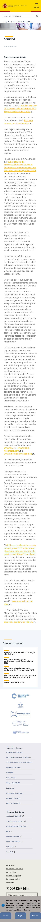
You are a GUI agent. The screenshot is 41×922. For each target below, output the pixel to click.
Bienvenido (16, 21)
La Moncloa (10, 847)
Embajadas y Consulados (14, 752)
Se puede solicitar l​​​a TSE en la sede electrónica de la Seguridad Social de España (20, 108)
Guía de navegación (13, 876)
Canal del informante (13, 798)
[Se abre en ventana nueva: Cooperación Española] (20, 696)
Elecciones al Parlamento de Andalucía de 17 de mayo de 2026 (19, 669)
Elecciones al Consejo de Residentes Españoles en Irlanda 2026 (18, 661)
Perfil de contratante (13, 803)
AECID (8, 831)
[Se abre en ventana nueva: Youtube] (17, 888)
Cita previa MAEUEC (13, 783)
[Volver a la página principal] (14, 5)
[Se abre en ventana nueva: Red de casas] (20, 723)
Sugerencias (10, 788)
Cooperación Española (14, 816)
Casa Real (9, 852)
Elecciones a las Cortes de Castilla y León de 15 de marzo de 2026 (20, 676)
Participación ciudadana (14, 793)
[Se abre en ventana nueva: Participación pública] (20, 714)
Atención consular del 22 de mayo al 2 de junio (19, 653)
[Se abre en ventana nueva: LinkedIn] (28, 888)
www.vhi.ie (9, 447)
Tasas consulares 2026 (14, 682)
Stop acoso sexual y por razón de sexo (19, 762)
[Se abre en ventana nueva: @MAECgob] (7, 888)
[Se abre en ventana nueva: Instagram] (20, 888)
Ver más (5, 916)
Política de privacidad (14, 869)
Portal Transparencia (13, 842)
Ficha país (9, 773)
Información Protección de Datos (17, 757)
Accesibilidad (11, 872)
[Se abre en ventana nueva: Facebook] (14, 888)
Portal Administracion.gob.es (16, 826)
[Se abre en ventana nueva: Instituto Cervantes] (20, 705)
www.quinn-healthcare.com (16, 449)
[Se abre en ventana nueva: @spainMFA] (11, 888)
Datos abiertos (11, 778)
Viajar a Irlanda (28, 21)
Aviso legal (10, 865)
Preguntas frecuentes (13, 767)
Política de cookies (13, 879)
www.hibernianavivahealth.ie (18, 453)
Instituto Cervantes (13, 836)
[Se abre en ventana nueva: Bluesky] (24, 888)
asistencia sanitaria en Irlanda (18, 622)
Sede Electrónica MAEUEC (15, 821)
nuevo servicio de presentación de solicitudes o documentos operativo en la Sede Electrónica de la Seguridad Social (20, 166)
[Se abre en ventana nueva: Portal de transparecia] (20, 732)
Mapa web (10, 882)
